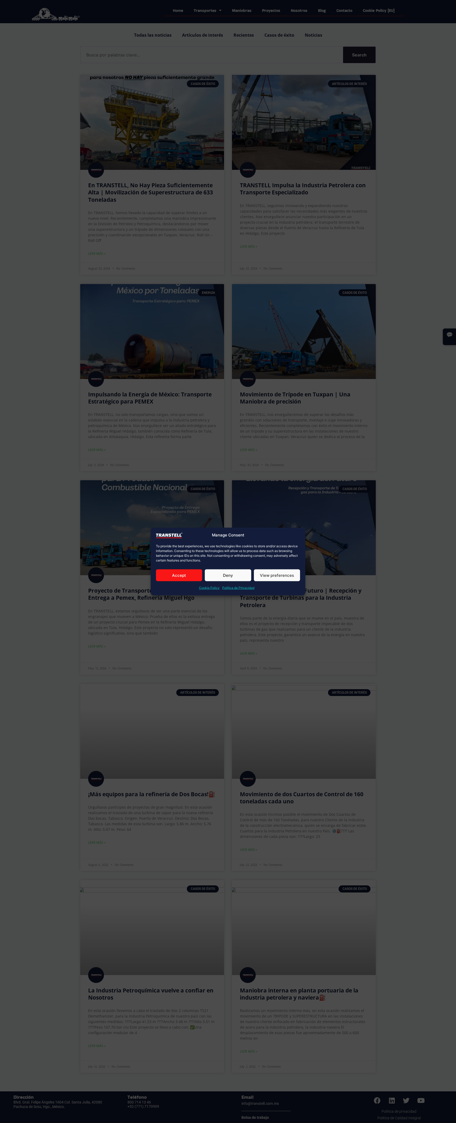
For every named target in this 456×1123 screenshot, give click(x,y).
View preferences (277, 575)
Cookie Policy (209, 588)
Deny (228, 575)
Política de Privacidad (238, 588)
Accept (179, 575)
